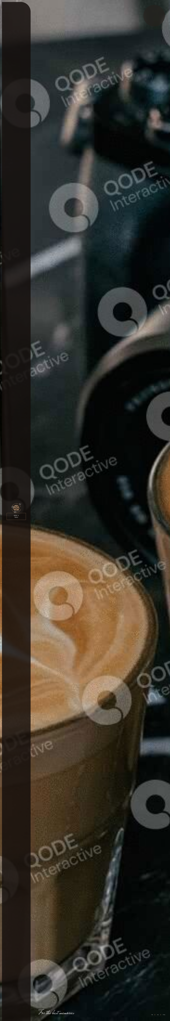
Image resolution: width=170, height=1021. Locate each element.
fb (152, 1014)
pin (164, 1014)
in (158, 1014)
